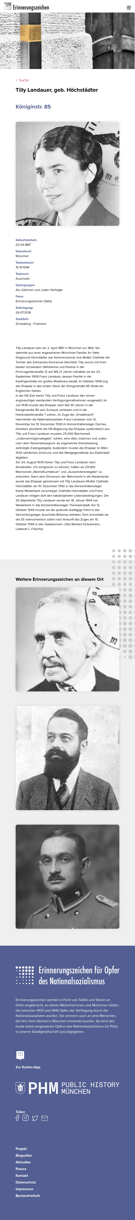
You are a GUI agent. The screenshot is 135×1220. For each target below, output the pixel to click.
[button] (128, 8)
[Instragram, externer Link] (25, 1118)
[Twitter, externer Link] (35, 1119)
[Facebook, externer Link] (17, 1118)
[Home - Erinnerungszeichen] (26, 6)
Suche (24, 80)
